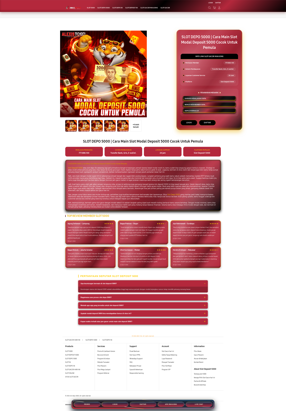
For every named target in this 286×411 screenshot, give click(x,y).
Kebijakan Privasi (135, 366)
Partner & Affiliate (200, 381)
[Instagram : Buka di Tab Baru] (215, 404)
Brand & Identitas (200, 385)
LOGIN (189, 123)
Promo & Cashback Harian (106, 351)
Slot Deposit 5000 (75, 168)
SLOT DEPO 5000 (71, 359)
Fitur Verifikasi (167, 366)
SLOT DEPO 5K (70, 366)
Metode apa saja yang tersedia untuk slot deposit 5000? (102, 305)
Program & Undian (103, 359)
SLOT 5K (68, 362)
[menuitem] (91, 8)
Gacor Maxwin (199, 355)
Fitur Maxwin (101, 366)
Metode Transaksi (103, 362)
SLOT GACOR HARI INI (72, 370)
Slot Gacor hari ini (168, 351)
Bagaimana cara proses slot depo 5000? (96, 297)
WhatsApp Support (136, 359)
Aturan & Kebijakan (200, 359)
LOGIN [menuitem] (210, 3)
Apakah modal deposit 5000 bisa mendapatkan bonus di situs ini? (106, 313)
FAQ (131, 362)
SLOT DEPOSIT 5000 (72, 355)
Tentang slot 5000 (200, 374)
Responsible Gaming (137, 373)
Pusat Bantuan (135, 351)
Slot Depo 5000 (173, 194)
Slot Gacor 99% (135, 355)
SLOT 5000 (69, 351)
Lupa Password (167, 359)
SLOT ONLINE (69, 373)
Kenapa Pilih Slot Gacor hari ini (204, 378)
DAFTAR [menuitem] (218, 3)
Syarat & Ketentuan (136, 370)
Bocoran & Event (103, 355)
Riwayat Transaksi (168, 362)
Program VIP (166, 370)
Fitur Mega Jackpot (103, 370)
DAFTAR (207, 123)
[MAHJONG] (73, 8)
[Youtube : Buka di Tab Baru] (219, 404)
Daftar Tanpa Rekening (169, 355)
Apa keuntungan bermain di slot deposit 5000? (99, 283)
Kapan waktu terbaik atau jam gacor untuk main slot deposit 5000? (106, 321)
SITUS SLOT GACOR (71, 377)
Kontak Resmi (198, 362)
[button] (214, 7)
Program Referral (103, 373)
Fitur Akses (197, 351)
